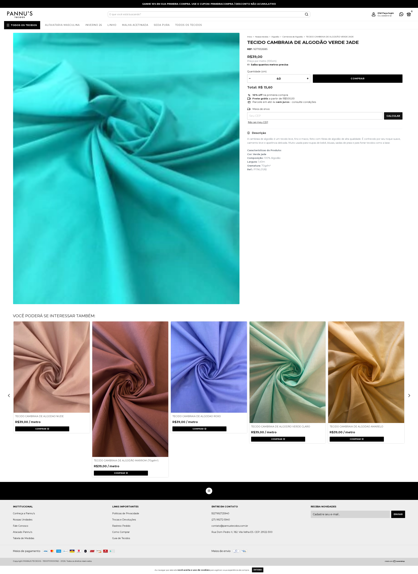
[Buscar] (306, 14)
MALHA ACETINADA (135, 25)
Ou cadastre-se (385, 15)
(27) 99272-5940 (220, 519)
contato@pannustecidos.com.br (229, 525)
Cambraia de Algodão (292, 36)
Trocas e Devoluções (124, 519)
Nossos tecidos (261, 36)
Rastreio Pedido (121, 525)
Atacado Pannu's (22, 532)
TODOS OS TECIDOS (24, 25)
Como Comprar (121, 532)
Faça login (388, 13)
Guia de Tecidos (121, 538)
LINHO (111, 25)
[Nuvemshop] (395, 561)
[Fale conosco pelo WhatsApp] (401, 15)
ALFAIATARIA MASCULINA (62, 25)
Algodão (275, 36)
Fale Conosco (20, 525)
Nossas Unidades (22, 519)
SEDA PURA (162, 25)
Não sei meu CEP (258, 122)
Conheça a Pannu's (24, 513)
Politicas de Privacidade (125, 513)
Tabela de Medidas (23, 538)
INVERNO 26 (93, 25)
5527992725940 (220, 513)
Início (249, 36)
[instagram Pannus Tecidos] (209, 491)
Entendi (258, 570)
